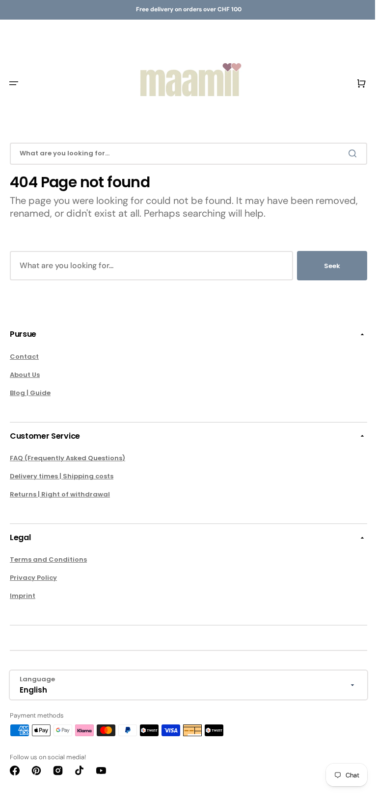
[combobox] (185, 154)
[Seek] (347, 153)
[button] (14, 83)
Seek (325, 266)
